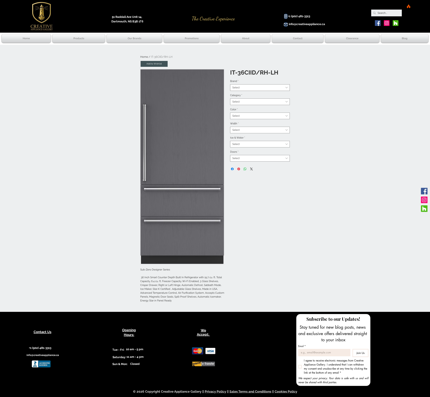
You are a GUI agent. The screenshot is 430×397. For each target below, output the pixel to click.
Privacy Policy (215, 391)
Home (144, 56)
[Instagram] (387, 23)
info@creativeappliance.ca (307, 24)
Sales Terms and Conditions (250, 391)
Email (302, 346)
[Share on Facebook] (232, 169)
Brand (234, 81)
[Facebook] (378, 23)
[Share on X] (251, 169)
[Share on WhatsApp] (245, 169)
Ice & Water (237, 137)
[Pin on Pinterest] (239, 169)
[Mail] (286, 24)
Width (234, 123)
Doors (234, 151)
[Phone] (286, 16)
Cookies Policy (286, 391)
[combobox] (260, 87)
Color (234, 109)
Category (236, 95)
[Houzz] (395, 23)
